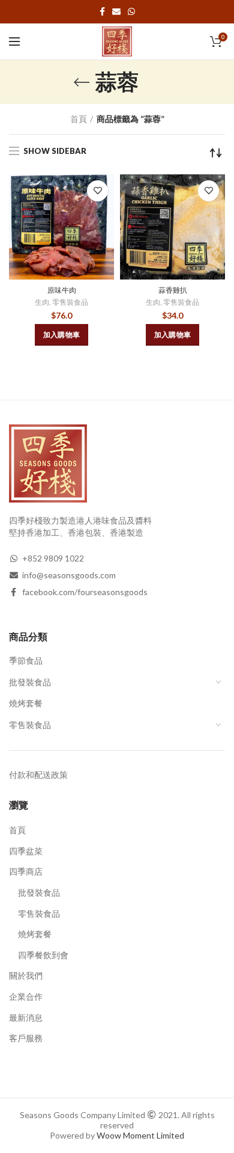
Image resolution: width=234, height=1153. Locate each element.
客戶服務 (26, 1038)
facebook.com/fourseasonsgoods (85, 592)
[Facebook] (102, 11)
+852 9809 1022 (53, 558)
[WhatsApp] (131, 11)
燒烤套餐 (26, 703)
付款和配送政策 (38, 774)
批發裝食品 (30, 682)
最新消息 (26, 1017)
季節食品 (26, 660)
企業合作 (26, 996)
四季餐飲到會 (43, 955)
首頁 (78, 119)
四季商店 (26, 871)
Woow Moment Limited (140, 1135)
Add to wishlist (97, 190)
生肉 (42, 302)
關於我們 (26, 975)
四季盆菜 (26, 851)
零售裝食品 (70, 302)
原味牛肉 (61, 290)
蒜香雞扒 (172, 290)
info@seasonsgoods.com (69, 575)
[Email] (116, 11)
